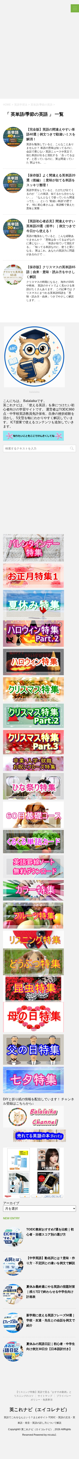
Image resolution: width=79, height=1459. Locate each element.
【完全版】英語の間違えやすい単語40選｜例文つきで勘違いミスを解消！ (50, 134)
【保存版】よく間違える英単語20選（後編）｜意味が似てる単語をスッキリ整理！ (50, 180)
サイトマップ (45, 1395)
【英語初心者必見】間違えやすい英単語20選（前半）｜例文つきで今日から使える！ (50, 226)
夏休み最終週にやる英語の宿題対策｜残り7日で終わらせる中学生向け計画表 (50, 1291)
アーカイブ (11, 1203)
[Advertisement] (39, 57)
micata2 (51, 1434)
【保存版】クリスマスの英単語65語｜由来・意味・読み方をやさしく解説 (50, 272)
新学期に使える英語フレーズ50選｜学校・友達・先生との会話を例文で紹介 (50, 1320)
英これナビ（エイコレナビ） (39, 1409)
